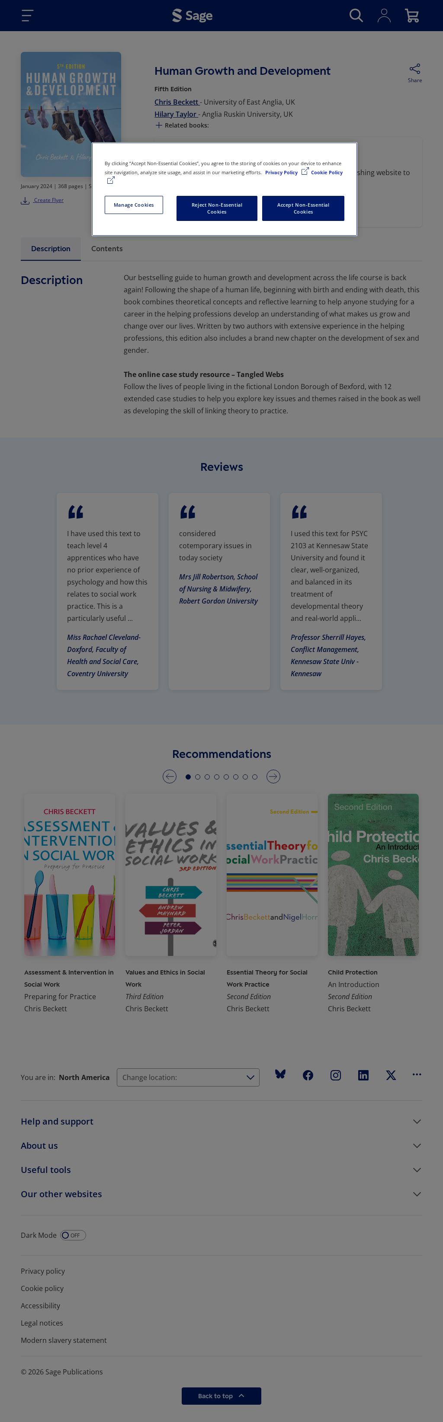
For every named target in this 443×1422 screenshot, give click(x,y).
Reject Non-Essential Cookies (217, 208)
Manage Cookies (134, 204)
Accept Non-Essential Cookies (303, 208)
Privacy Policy (282, 172)
